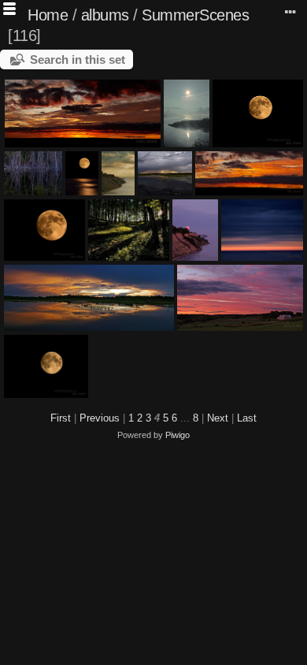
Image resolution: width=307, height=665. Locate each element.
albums (105, 15)
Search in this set (77, 59)
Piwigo (177, 435)
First (60, 418)
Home (48, 15)
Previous (100, 418)
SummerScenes (195, 15)
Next (217, 418)
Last (247, 418)
